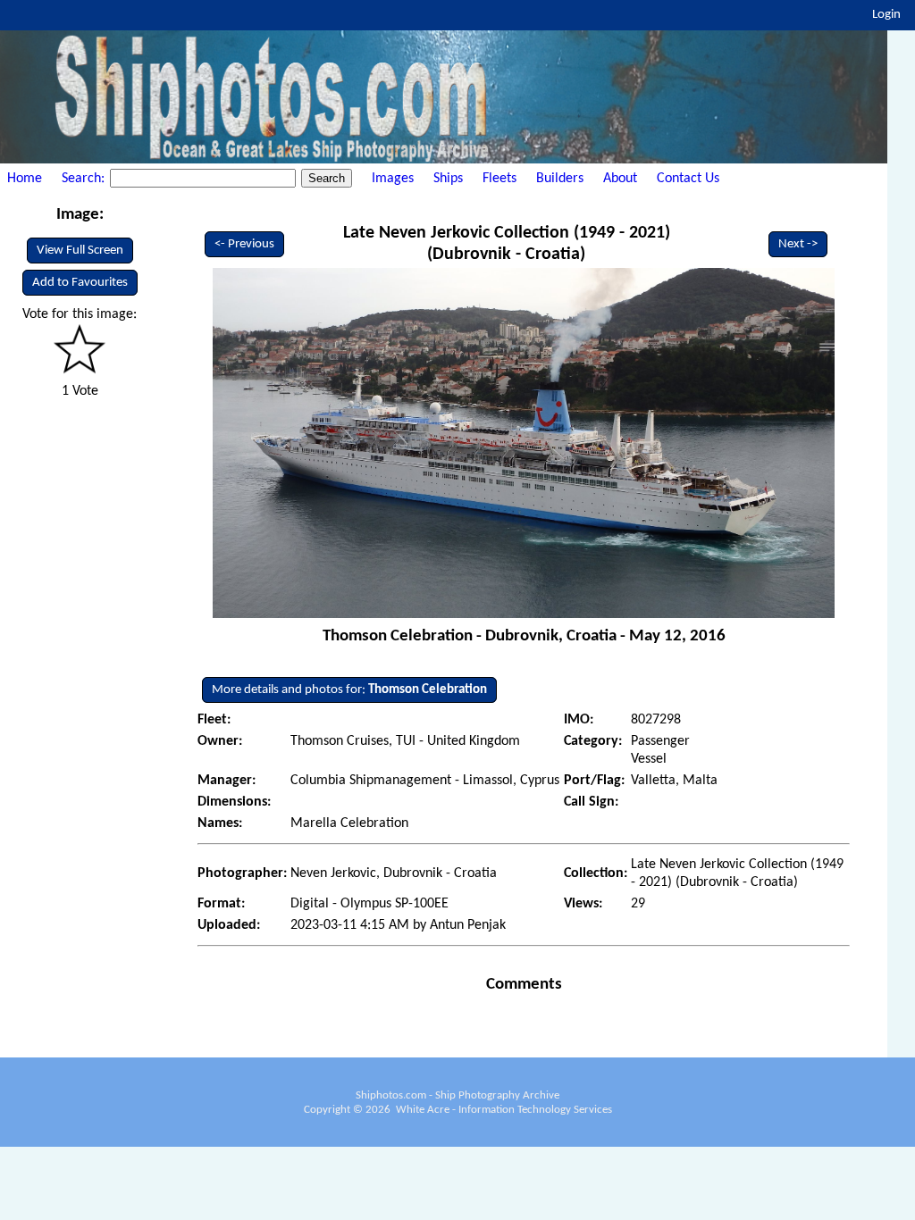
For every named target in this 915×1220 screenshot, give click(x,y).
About (620, 178)
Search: (85, 178)
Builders (559, 178)
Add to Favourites (80, 282)
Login (886, 14)
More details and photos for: (349, 690)
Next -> (798, 244)
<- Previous (244, 244)
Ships (448, 178)
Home (24, 178)
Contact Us (688, 178)
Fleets (499, 178)
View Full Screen (80, 250)
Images (393, 178)
